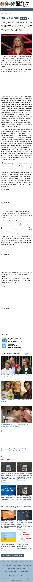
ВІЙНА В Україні (10, 18)
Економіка (5, 565)
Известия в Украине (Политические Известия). (17, 579)
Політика (21, 562)
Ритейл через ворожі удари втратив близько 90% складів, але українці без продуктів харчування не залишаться (8, 524)
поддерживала (16, 278)
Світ (10, 565)
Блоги (7, 562)
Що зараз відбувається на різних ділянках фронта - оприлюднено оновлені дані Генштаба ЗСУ (24, 476)
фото (23, 18)
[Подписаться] (12, 340)
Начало (3, 562)
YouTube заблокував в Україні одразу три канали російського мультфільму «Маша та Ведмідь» (24, 546)
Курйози (19, 565)
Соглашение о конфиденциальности (14, 571)
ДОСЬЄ (14, 565)
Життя (29, 565)
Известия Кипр (11, 568)
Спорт (24, 565)
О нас (26, 571)
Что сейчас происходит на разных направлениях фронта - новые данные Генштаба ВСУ (24, 498)
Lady (18, 568)
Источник (5, 334)
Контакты (22, 568)
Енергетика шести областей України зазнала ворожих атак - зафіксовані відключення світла (24, 524)
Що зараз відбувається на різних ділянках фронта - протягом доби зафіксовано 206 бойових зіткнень (8, 477)
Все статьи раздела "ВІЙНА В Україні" (12, 555)
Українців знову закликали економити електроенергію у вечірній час (8, 545)
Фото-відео (29, 562)
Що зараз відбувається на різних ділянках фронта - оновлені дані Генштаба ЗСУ (8, 498)
